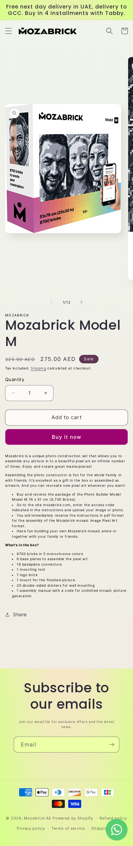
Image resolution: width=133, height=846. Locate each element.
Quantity (14, 379)
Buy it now (66, 437)
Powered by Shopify (73, 817)
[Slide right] (81, 302)
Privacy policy (31, 828)
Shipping (38, 368)
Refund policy (113, 818)
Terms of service (68, 828)
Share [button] (20, 614)
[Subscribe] (111, 745)
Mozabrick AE (37, 817)
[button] (8, 30)
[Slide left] (51, 302)
